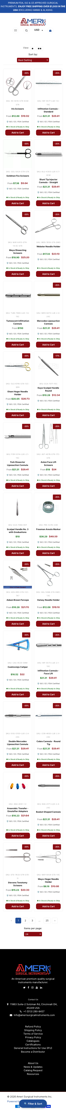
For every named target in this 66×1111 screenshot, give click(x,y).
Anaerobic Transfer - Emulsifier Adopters (17, 809)
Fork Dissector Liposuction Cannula (17, 463)
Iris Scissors (17, 108)
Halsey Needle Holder (48, 600)
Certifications (33, 1044)
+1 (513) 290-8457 (34, 1011)
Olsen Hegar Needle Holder (17, 393)
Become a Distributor (33, 1051)
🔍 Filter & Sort (33, 1103)
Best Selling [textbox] (25, 60)
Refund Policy (33, 1026)
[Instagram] (32, 987)
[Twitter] (24, 987)
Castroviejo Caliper (18, 667)
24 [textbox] (26, 934)
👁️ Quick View (17, 92)
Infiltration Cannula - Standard (48, 110)
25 (47, 920)
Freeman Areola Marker (48, 529)
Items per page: (33, 928)
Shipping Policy (33, 1030)
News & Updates (33, 1066)
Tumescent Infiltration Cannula (17, 322)
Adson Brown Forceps (18, 600)
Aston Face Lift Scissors (48, 463)
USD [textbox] (36, 29)
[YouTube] (37, 987)
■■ (40, 48)
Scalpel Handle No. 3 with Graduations (18, 530)
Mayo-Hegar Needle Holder (48, 880)
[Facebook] (29, 987)
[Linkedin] (41, 987)
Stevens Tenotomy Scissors (17, 884)
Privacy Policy (33, 1037)
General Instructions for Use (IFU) (33, 1048)
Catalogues (33, 1040)
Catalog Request (33, 1070)
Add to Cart (18, 132)
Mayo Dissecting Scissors (17, 251)
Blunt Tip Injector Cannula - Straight (48, 181)
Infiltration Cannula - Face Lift (48, 672)
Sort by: (33, 54)
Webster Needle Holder (48, 246)
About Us (33, 1063)
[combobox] (38, 30)
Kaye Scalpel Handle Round (48, 389)
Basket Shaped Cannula (48, 812)
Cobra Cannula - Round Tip (48, 742)
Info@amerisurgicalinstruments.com (34, 1015)
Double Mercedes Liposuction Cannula (17, 742)
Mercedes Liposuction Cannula (48, 322)
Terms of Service (33, 1033)
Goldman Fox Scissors (17, 175)
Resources (33, 1073)
